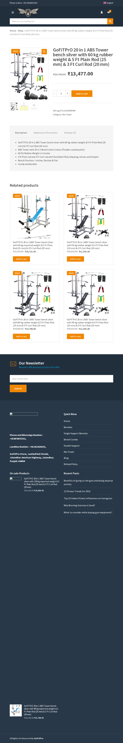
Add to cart (82, 93)
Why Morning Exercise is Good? (79, 505)
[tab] (21, 132)
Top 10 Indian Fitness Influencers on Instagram (88, 498)
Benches (68, 427)
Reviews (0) (70, 132)
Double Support (72, 445)
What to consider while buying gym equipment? (88, 512)
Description (21, 132)
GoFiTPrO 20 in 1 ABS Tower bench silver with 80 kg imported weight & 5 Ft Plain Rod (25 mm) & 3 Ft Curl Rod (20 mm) (41, 710)
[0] (108, 12)
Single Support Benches (76, 433)
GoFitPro (38, 738)
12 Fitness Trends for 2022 (77, 491)
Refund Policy (71, 464)
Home (13, 30)
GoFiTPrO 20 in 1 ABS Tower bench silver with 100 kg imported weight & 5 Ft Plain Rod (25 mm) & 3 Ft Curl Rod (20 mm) (41, 483)
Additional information (46, 132)
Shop (20, 30)
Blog (66, 457)
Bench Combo (71, 439)
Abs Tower (67, 114)
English (110, 3)
